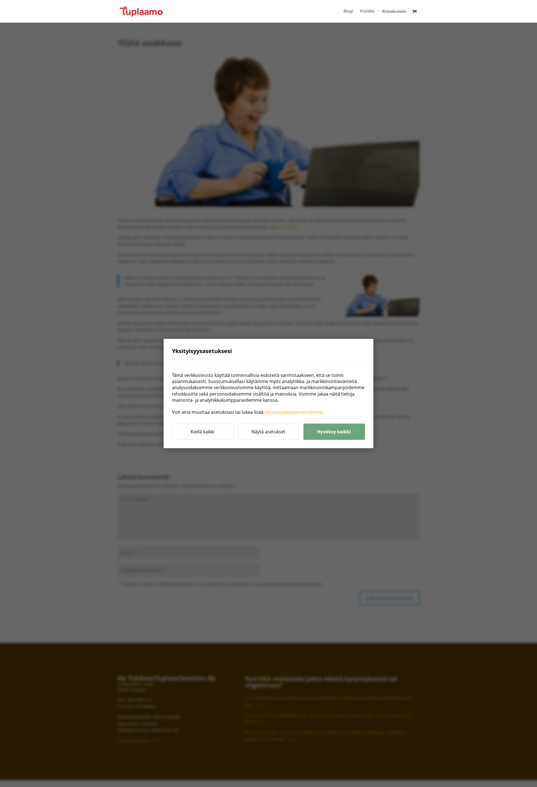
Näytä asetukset (268, 432)
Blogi (348, 11)
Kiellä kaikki (203, 432)
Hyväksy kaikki (334, 432)
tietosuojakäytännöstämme (294, 412)
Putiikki (367, 11)
